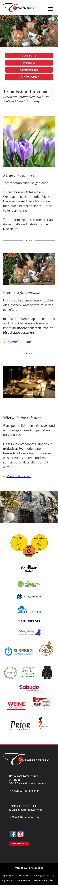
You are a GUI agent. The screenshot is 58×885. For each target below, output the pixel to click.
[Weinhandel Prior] (20, 733)
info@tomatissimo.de (29, 809)
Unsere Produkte (18, 342)
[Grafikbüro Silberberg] (18, 658)
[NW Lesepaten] (41, 712)
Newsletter (11, 229)
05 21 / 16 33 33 (28, 806)
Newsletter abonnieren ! (26, 817)
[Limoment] (10, 682)
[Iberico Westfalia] (47, 682)
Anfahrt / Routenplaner (25, 790)
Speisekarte (29, 55)
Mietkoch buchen (18, 476)
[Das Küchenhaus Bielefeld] (29, 590)
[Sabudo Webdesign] (29, 695)
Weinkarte (29, 62)
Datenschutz (23, 880)
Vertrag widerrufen (44, 880)
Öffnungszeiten (29, 70)
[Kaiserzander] (29, 617)
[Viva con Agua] (29, 602)
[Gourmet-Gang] (29, 577)
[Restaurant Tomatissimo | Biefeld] (29, 764)
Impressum (7, 880)
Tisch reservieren (29, 77)
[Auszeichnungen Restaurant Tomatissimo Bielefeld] (29, 560)
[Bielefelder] (29, 626)
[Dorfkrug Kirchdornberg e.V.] (46, 658)
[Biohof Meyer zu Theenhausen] (42, 733)
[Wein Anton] (29, 639)
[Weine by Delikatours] (16, 712)
